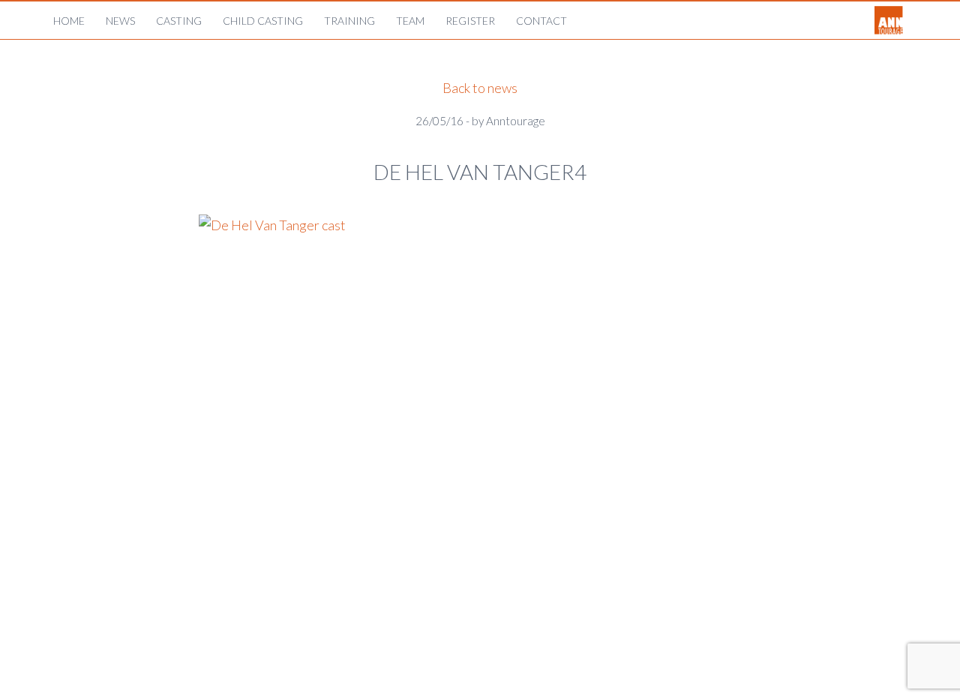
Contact (541, 20)
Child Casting (263, 20)
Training (349, 20)
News (120, 20)
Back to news (480, 88)
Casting (179, 20)
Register (470, 20)
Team (410, 20)
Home (69, 20)
